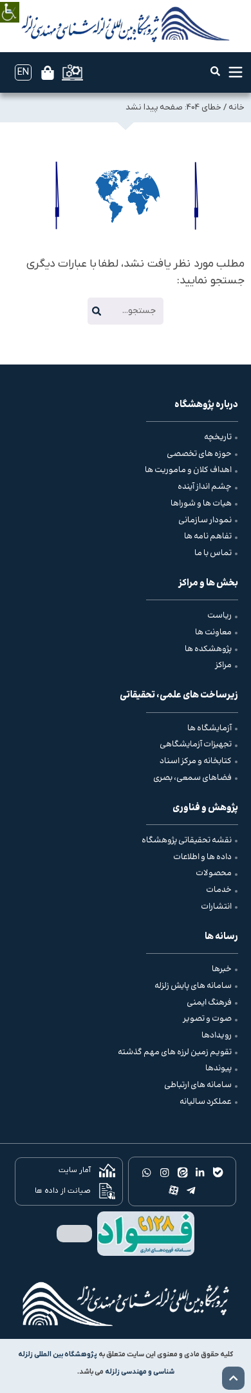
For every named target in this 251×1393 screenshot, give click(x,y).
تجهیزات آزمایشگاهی (196, 744)
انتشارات (216, 906)
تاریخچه (218, 437)
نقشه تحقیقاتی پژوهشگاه (187, 840)
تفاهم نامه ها (208, 536)
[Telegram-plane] (191, 1190)
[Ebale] (218, 1173)
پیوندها (218, 1068)
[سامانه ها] (72, 72)
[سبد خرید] (47, 73)
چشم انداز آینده (205, 486)
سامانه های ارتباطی (198, 1085)
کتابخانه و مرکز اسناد (196, 761)
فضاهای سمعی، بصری (192, 778)
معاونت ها (213, 632)
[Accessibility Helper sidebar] (9, 3)
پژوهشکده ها (208, 649)
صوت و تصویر (207, 1018)
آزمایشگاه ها (209, 728)
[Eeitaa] (182, 1173)
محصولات (214, 873)
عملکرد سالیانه (206, 1101)
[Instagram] (164, 1173)
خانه (236, 107)
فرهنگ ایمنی (209, 1002)
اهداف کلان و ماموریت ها (188, 470)
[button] (215, 71)
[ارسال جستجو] (97, 311)
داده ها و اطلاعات (202, 857)
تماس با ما (213, 553)
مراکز (223, 665)
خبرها (222, 969)
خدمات (219, 890)
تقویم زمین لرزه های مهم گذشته (175, 1052)
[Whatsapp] (147, 1173)
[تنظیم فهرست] (236, 72)
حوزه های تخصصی (199, 454)
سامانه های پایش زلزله (193, 986)
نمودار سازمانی (205, 520)
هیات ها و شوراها (201, 503)
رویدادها (216, 1035)
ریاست (219, 615)
